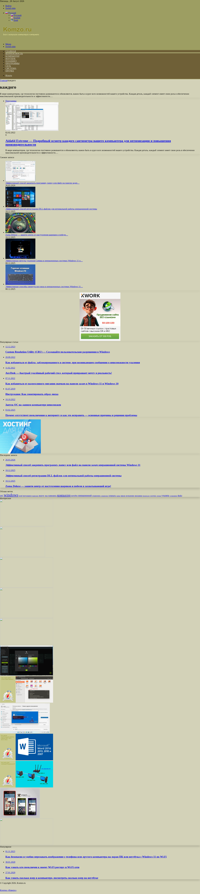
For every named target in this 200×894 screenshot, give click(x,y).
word (20, 496)
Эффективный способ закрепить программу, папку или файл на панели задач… (42, 183)
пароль (123, 496)
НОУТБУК (10, 58)
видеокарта (27, 496)
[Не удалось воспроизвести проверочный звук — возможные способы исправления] (26, 617)
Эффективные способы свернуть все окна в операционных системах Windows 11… (44, 286)
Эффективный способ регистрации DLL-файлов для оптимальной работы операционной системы (51, 209)
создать (153, 496)
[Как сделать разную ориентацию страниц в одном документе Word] (26, 644)
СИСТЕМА (10, 68)
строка (159, 496)
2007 (1, 496)
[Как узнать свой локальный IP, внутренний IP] (26, 787)
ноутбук (74, 496)
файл (180, 495)
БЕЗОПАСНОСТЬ (14, 53)
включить (35, 496)
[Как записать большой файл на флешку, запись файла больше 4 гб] (26, 844)
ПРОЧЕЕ (9, 71)
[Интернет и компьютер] (19, 39)
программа (138, 496)
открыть (112, 495)
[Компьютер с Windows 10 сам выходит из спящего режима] (26, 525)
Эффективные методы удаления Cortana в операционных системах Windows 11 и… (44, 261)
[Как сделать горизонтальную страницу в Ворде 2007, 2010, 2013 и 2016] (26, 759)
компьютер (64, 495)
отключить (96, 496)
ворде (41, 496)
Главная (3, 80)
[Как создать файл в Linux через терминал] (26, 702)
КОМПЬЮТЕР (12, 56)
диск (46, 496)
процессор (146, 496)
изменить (52, 496)
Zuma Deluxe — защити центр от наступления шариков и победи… (36, 235)
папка (118, 496)
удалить (165, 495)
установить (173, 496)
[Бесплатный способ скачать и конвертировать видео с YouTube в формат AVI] (26, 586)
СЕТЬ (8, 66)
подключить (130, 496)
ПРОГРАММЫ (12, 63)
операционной (85, 495)
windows (11, 495)
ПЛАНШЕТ (11, 61)
